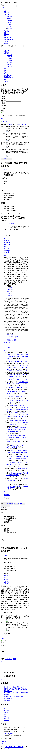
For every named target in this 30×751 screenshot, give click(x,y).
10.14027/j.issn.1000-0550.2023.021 (18, 379)
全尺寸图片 (8, 659)
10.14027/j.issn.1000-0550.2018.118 (18, 396)
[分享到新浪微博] (4, 668)
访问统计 (6, 252)
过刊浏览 (9, 20)
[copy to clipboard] (7, 140)
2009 (15, 124)
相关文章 (6, 246)
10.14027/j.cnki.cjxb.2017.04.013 (17, 412)
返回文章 (3, 662)
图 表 (7, 242)
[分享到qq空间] (4, 667)
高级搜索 (3, 7)
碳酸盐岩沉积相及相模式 (14, 441)
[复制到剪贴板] (7, 131)
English (6, 43)
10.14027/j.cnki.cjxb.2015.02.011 (17, 427)
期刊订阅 (6, 32)
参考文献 (7, 244)
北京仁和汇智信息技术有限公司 (14, 747)
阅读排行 (9, 24)
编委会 (6, 30)
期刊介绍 (6, 13)
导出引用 (22, 503)
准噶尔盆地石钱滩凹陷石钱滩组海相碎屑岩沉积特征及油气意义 (17, 367)
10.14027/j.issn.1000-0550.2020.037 (18, 387)
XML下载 (16, 503)
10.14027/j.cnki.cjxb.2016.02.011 (17, 420)
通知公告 (6, 36)
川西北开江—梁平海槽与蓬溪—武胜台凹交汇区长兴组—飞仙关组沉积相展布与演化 (17, 356)
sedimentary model (12, 340)
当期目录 (9, 18)
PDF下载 (7, 159)
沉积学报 (9, 124)
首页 (5, 11)
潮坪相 (9, 291)
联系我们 (6, 41)
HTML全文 (7, 240)
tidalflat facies (11, 337)
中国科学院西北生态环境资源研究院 (14, 687)
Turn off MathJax (5, 506)
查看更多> (7, 700)
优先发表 (9, 16)
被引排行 (9, 26)
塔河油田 (9, 288)
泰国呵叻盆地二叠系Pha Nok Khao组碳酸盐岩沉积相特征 (17, 409)
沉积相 (9, 293)
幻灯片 (14, 659)
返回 (2, 679)
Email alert (3, 741)
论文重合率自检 (8, 39)
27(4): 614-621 (22, 124)
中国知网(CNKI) (8, 698)
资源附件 (7, 250)
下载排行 (9, 22)
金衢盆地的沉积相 (23, 469)
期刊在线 (6, 14)
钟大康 (2, 118)
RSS (2, 744)
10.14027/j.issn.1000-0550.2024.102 (18, 371)
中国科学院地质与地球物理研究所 (13, 696)
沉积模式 (9, 295)
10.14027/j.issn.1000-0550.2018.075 (18, 405)
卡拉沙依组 (10, 289)
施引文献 (6, 248)
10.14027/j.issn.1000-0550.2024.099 (18, 361)
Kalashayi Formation (12, 336)
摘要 (5, 238)
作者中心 (6, 34)
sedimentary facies (11, 339)
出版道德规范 (8, 37)
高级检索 (9, 28)
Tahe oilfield (10, 335)
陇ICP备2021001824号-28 (10, 733)
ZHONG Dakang (9, 223)
